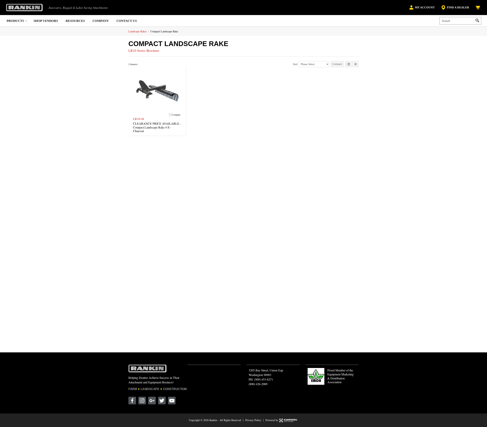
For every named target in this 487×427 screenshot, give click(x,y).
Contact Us (126, 21)
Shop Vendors (45, 21)
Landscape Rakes (137, 31)
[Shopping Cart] (478, 7)
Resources (75, 21)
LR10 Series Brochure (143, 50)
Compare (337, 64)
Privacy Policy (253, 420)
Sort (295, 64)
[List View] (348, 64)
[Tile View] (355, 64)
